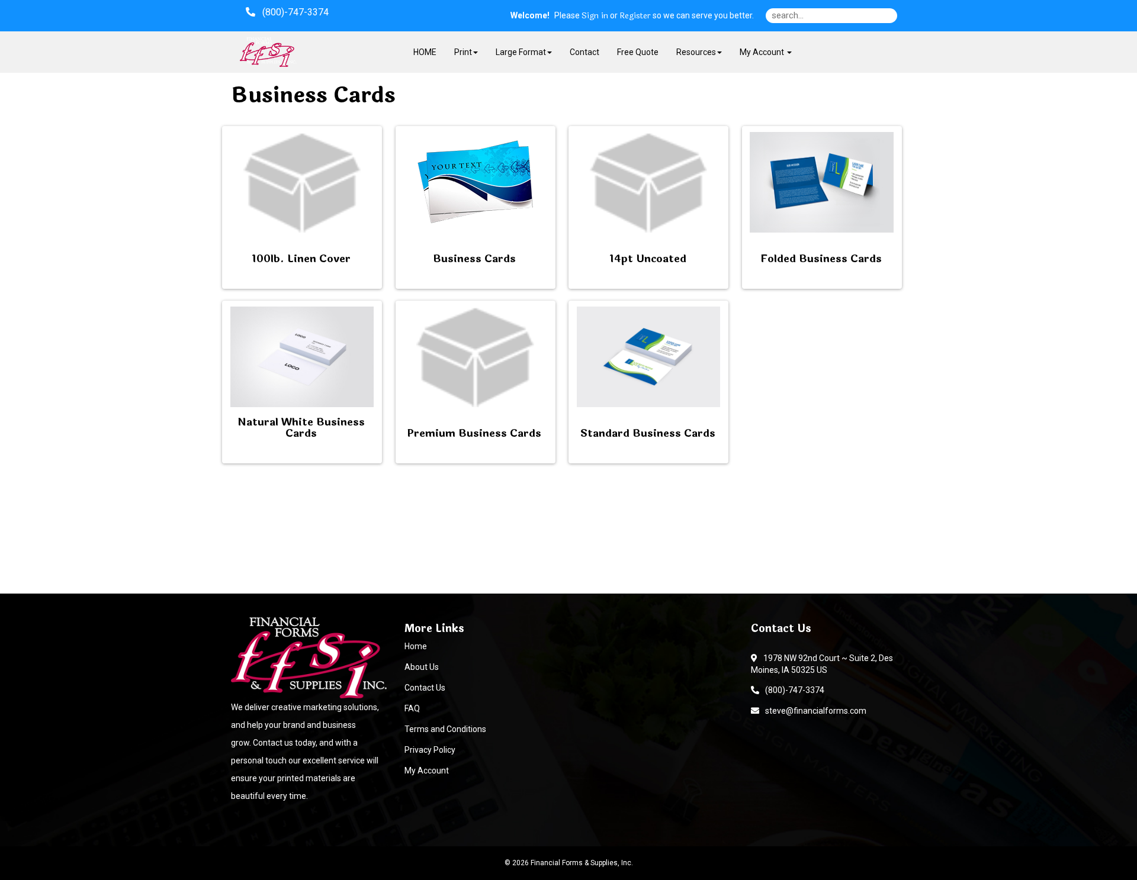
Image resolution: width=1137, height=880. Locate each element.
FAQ (412, 708)
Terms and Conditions (445, 729)
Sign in (595, 16)
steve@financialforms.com (814, 710)
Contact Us (424, 687)
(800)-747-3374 (793, 690)
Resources (696, 52)
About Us (421, 667)
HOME (424, 52)
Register (635, 16)
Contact (584, 52)
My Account (426, 770)
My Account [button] (763, 52)
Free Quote (638, 52)
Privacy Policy (429, 750)
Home (415, 646)
